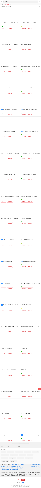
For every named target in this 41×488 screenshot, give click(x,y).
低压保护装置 (12, 458)
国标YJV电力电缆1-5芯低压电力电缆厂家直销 (30, 391)
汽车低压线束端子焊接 (7, 283)
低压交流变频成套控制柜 (26, 44)
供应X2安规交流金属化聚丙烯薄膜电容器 (9, 218)
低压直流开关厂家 (36, 465)
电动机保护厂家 (21, 468)
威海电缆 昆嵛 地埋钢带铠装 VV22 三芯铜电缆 (30, 326)
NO (15, 446)
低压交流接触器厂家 (13, 468)
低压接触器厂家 (28, 465)
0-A (1, 446)
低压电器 (3, 451)
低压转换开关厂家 (35, 466)
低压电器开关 (19, 451)
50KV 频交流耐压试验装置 (26, 88)
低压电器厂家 (14, 465)
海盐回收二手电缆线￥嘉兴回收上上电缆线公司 (11, 196)
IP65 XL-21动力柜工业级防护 (7, 391)
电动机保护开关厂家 (5, 466)
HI (9, 446)
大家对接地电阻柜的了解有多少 (27, 239)
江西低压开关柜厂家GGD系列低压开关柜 (9, 370)
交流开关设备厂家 (30, 468)
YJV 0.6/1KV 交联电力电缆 (6, 348)
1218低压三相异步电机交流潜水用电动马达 (10, 23)
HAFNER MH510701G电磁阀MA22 (10, 109)
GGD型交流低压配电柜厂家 (24, 466)
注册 (23, 479)
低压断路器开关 (5, 455)
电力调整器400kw (25, 370)
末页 (27, 443)
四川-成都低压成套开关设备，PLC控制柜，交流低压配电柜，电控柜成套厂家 (17, 66)
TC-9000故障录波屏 (5, 413)
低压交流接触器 (14, 455)
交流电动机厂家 (20, 465)
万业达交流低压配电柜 (5, 88)
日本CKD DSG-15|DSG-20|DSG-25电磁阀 (12, 304)
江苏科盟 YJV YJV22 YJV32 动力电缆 (28, 174)
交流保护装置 (20, 458)
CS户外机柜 (3, 435)
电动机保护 (30, 455)
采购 (39, 389)
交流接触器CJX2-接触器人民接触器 (8, 131)
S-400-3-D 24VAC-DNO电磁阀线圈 (30, 109)
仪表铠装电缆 (24, 348)
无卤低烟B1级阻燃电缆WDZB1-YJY (28, 218)
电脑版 (22, 482)
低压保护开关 (10, 451)
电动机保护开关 (5, 461)
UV (23, 446)
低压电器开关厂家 (7, 469)
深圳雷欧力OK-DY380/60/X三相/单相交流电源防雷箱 (12, 326)
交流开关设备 (4, 458)
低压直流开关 (35, 451)
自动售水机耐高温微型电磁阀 (29, 261)
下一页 (23, 443)
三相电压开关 (22, 455)
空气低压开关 (29, 458)
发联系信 (3, 28)
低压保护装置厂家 (14, 466)
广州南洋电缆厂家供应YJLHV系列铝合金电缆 (30, 153)
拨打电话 (10, 28)
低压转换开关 (27, 451)
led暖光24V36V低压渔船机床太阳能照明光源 (30, 283)
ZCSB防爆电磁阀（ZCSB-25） (9, 261)
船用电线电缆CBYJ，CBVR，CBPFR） (8, 174)
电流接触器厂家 (14, 469)
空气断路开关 (13, 461)
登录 (18, 479)
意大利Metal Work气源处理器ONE (30, 131)
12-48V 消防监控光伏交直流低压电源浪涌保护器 (11, 44)
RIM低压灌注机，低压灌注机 (9, 239)
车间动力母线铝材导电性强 (26, 413)
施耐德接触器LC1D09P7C (26, 304)
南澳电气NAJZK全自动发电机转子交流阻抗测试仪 (11, 153)
